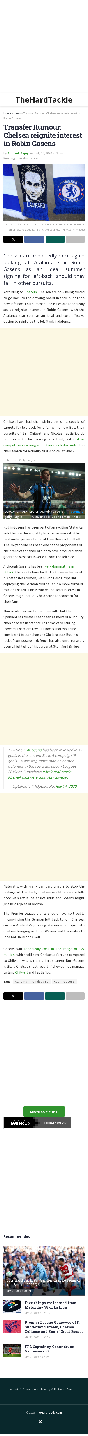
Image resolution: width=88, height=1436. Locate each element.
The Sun (30, 292)
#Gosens (34, 750)
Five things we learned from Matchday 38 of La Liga (50, 1304)
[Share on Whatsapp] (55, 239)
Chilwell (21, 972)
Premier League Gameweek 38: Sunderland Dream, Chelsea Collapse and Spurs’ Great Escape (54, 1327)
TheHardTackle (43, 99)
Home (7, 113)
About (14, 1389)
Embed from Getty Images (19, 460)
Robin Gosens (64, 982)
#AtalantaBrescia (56, 771)
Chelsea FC (40, 982)
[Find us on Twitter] (40, 1421)
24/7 (64, 1122)
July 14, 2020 (66, 786)
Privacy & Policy (51, 1389)
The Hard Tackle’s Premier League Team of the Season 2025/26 (44, 1282)
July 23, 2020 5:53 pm (49, 153)
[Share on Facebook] (34, 239)
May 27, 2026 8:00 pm (19, 1290)
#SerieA (14, 777)
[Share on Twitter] (13, 239)
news (17, 113)
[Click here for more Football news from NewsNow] (22, 1122)
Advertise (29, 1389)
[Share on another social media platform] (75, 239)
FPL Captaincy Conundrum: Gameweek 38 (49, 1348)
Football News (52, 1122)
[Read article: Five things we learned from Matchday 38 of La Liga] (12, 1306)
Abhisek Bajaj (17, 153)
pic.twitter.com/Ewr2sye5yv (45, 777)
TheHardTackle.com (49, 1412)
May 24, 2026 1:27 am (37, 1357)
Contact (72, 1389)
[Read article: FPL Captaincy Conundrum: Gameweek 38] (12, 1350)
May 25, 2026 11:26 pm (37, 1313)
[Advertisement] (44, 46)
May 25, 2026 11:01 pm (37, 1337)
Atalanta (21, 982)
